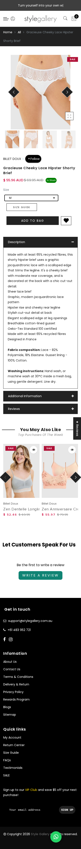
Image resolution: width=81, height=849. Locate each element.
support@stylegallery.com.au (30, 621)
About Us (10, 661)
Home (7, 32)
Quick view (33, 450)
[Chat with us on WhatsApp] (56, 837)
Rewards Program (16, 699)
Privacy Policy (13, 692)
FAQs (7, 760)
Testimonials (12, 768)
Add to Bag (32, 220)
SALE (6, 775)
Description (16, 242)
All (19, 32)
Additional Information (25, 396)
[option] (40, 92)
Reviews (14, 409)
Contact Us (11, 669)
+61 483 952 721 (19, 630)
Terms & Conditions (18, 677)
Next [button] (64, 95)
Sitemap (9, 714)
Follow (35, 159)
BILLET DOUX (12, 159)
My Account (12, 737)
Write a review (40, 575)
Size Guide (21, 207)
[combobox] (31, 198)
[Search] (66, 18)
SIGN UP (67, 810)
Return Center (14, 745)
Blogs (7, 707)
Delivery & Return (16, 684)
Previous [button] (11, 95)
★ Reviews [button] (77, 428)
